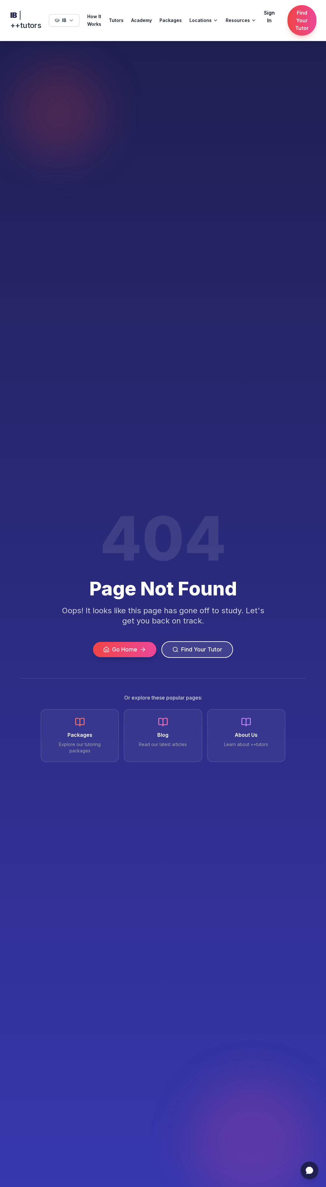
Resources (238, 20)
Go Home (124, 649)
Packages (170, 20)
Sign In (269, 17)
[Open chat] (309, 1170)
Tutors (116, 20)
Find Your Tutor (302, 20)
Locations (200, 20)
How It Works (94, 20)
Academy (141, 20)
